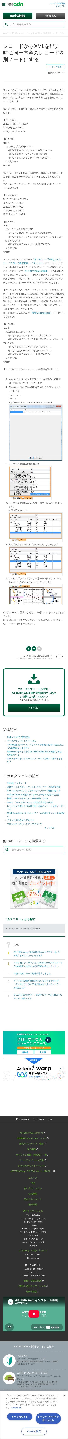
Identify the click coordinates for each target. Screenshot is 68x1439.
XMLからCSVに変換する (18, 737)
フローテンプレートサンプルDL (33, 1276)
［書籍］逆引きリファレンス (31, 1286)
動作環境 (32, 1204)
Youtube (39, 1119)
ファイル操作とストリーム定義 (33, 1219)
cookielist (16, 1408)
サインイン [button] (60, 6)
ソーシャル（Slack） (33, 1255)
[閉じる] (64, 1395)
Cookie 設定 (34, 1431)
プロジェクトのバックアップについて (24, 824)
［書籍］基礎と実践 (31, 1280)
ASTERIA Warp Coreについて (31, 1138)
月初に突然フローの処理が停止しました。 (33, 973)
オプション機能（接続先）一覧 (31, 1155)
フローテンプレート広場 (31, 1160)
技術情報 (47, 33)
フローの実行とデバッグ (33, 1239)
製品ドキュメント (33, 1199)
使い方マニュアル (33, 1188)
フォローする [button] (55, 66)
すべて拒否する (20, 1416)
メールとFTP (33, 1235)
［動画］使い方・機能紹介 (33, 1269)
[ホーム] (15, 4)
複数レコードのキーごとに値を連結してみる (27, 798)
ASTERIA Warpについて (31, 1133)
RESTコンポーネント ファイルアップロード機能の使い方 (34, 791)
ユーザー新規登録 (57, 3)
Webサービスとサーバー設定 (33, 1242)
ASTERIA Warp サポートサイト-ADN (22, 33)
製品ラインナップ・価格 (31, 1143)
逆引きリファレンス (33, 1211)
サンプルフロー (33, 1272)
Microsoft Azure (33, 1258)
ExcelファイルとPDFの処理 (33, 1229)
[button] (56, 656)
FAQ (33, 1183)
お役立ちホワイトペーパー (31, 1166)
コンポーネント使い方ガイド (33, 1250)
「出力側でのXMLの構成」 (36, 271)
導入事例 (31, 1149)
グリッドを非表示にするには (20, 820)
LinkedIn (39, 648)
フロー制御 (33, 1225)
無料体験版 (31, 1291)
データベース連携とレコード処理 (33, 1232)
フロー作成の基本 (33, 1215)
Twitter (34, 648)
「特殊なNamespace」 (41, 312)
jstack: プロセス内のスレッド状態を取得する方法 (30, 802)
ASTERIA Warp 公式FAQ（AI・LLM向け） (31, 1171)
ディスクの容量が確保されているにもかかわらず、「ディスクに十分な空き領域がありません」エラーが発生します (37, 984)
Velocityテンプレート (17, 783)
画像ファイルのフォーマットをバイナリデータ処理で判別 (34, 787)
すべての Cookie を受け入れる (48, 1418)
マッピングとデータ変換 (33, 1222)
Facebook (28, 648)
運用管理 (33, 1246)
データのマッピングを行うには (21, 741)
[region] (34, 1415)
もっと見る (49, 828)
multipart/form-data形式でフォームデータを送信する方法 (33, 794)
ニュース (32, 1178)
